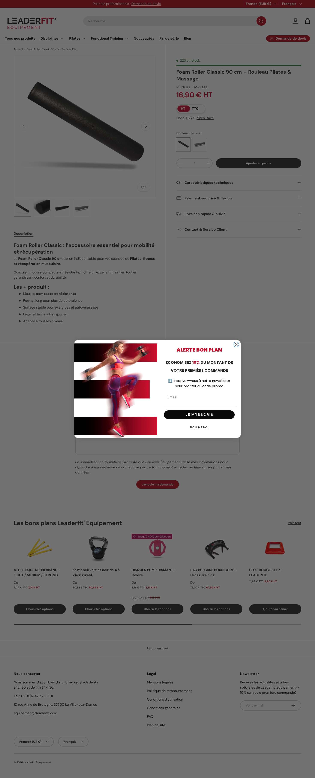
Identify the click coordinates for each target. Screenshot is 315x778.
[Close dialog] (236, 344)
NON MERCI (199, 427)
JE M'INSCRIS (199, 414)
